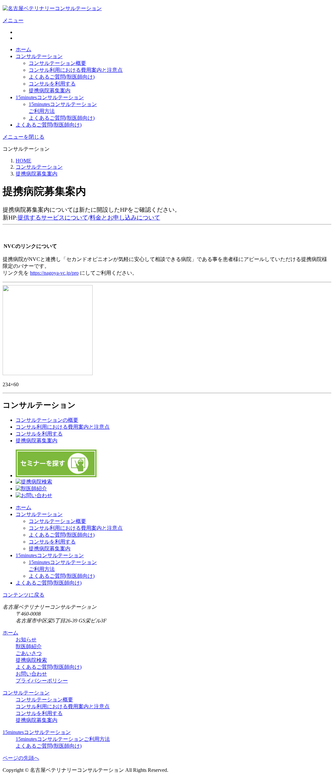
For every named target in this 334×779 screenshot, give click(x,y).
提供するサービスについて (53, 217)
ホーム (23, 49)
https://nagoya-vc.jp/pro (54, 273)
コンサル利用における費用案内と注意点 (76, 70)
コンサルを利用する (52, 83)
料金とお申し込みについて (125, 217)
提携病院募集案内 (49, 90)
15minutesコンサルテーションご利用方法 (63, 739)
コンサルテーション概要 (57, 63)
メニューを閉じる (23, 137)
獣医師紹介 (29, 646)
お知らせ (26, 639)
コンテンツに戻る (23, 595)
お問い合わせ (31, 674)
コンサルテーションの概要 (47, 420)
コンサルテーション (39, 56)
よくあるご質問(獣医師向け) (62, 77)
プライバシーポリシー (42, 680)
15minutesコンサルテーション (50, 97)
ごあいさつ (29, 653)
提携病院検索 (31, 660)
